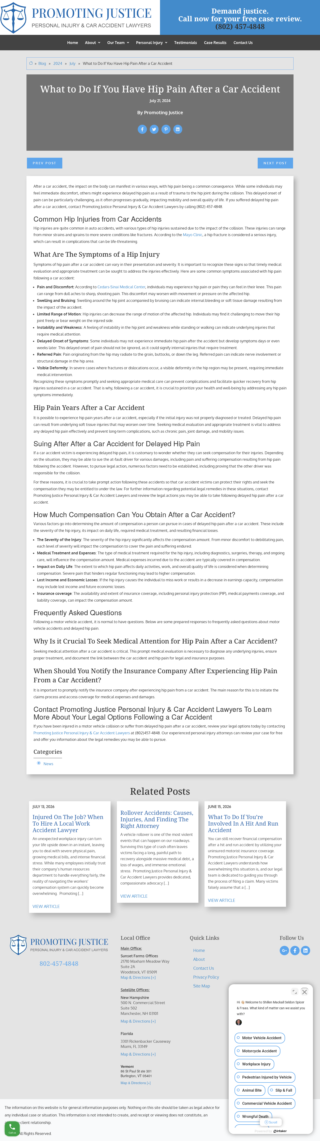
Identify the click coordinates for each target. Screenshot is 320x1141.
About (90, 42)
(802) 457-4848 (240, 26)
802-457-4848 (59, 963)
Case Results (215, 42)
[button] (93, 42)
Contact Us (243, 42)
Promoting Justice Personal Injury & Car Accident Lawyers (81, 733)
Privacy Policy (206, 977)
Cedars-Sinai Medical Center (121, 287)
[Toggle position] (294, 991)
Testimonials (185, 42)
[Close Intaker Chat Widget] (304, 991)
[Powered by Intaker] (280, 1131)
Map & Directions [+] (138, 977)
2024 (58, 63)
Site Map (201, 985)
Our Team (116, 42)
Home (72, 42)
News (48, 763)
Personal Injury (149, 42)
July (73, 63)
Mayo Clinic (192, 234)
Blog (42, 63)
